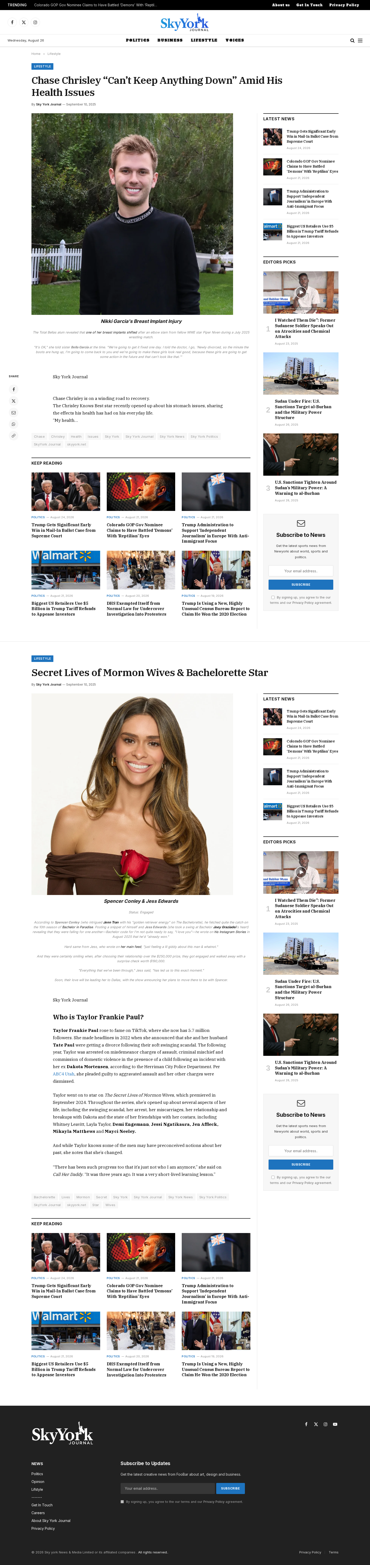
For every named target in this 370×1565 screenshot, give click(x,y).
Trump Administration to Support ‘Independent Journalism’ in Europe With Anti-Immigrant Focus (215, 533)
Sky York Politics (204, 436)
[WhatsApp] (13, 424)
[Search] (352, 40)
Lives (66, 1197)
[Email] (13, 412)
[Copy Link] (13, 435)
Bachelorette (44, 1197)
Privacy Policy (344, 5)
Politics (138, 40)
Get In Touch (309, 5)
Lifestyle (204, 40)
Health (76, 436)
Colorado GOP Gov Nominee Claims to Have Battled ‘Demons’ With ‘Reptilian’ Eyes (97, 5)
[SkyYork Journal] (185, 22)
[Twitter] (13, 401)
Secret (101, 1197)
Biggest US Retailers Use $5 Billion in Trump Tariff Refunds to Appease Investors (63, 609)
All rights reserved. (153, 1552)
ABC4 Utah (64, 1074)
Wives (110, 1205)
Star (95, 1205)
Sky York (112, 436)
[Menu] (360, 40)
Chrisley (58, 436)
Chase (39, 436)
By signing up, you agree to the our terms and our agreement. (184, 1502)
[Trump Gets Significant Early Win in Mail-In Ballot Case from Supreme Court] (65, 491)
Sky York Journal (48, 104)
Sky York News (172, 436)
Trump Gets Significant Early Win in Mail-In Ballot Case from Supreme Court (63, 530)
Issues (93, 436)
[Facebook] (13, 389)
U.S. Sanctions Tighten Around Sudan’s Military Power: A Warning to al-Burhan (305, 488)
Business (170, 40)
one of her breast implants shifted (111, 332)
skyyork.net (76, 444)
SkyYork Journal (47, 444)
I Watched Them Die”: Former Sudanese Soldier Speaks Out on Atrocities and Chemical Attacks (305, 328)
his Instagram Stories (230, 932)
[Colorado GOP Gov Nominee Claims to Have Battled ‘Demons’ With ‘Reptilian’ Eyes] (141, 491)
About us (281, 5)
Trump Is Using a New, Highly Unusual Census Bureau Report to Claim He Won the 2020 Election (216, 609)
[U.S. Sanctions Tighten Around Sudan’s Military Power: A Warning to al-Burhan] (301, 454)
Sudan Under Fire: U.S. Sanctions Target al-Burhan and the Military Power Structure (303, 409)
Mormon (83, 1197)
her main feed (131, 947)
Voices (235, 40)
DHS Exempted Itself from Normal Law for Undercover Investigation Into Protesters (136, 609)
